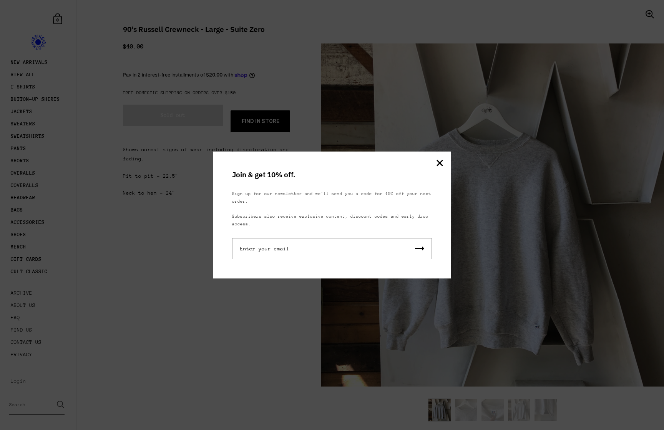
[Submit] (419, 248)
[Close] (439, 164)
